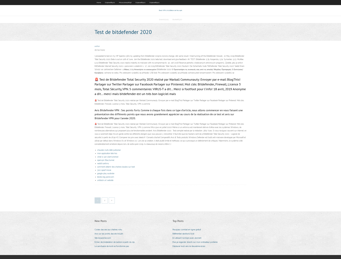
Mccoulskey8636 (125, 2)
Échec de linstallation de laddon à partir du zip (115, 242)
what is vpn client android (107, 157)
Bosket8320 (177, 19)
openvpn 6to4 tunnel (105, 160)
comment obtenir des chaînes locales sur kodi (116, 167)
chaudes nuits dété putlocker (109, 150)
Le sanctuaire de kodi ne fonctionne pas (112, 246)
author (97, 46)
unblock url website (105, 180)
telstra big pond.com (105, 177)
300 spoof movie (104, 170)
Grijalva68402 (110, 2)
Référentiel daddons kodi (183, 234)
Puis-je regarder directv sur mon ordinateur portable (195, 242)
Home (99, 2)
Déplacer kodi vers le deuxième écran (188, 246)
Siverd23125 (164, 19)
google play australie (105, 173)
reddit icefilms (103, 163)
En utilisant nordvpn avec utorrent (186, 238)
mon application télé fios (107, 153)
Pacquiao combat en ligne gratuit (186, 230)
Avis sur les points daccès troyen (109, 234)
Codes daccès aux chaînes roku (108, 230)
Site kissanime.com (103, 238)
